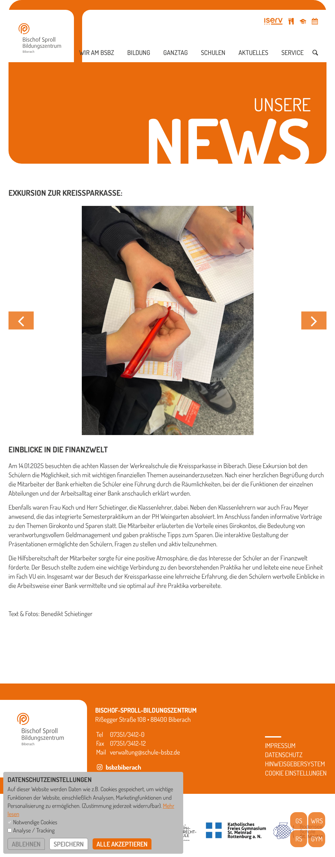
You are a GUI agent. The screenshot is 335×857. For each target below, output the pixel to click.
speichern (69, 844)
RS (298, 838)
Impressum (280, 745)
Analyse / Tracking (34, 830)
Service (292, 52)
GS (298, 820)
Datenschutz (284, 754)
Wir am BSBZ (96, 52)
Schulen (213, 52)
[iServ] (273, 21)
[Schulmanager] (303, 21)
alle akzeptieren (122, 844)
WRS (317, 820)
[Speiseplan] (291, 21)
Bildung (138, 52)
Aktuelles (253, 52)
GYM (317, 838)
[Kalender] (314, 21)
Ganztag (175, 52)
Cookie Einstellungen (295, 773)
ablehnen (26, 844)
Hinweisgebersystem (295, 763)
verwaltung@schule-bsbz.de (145, 752)
